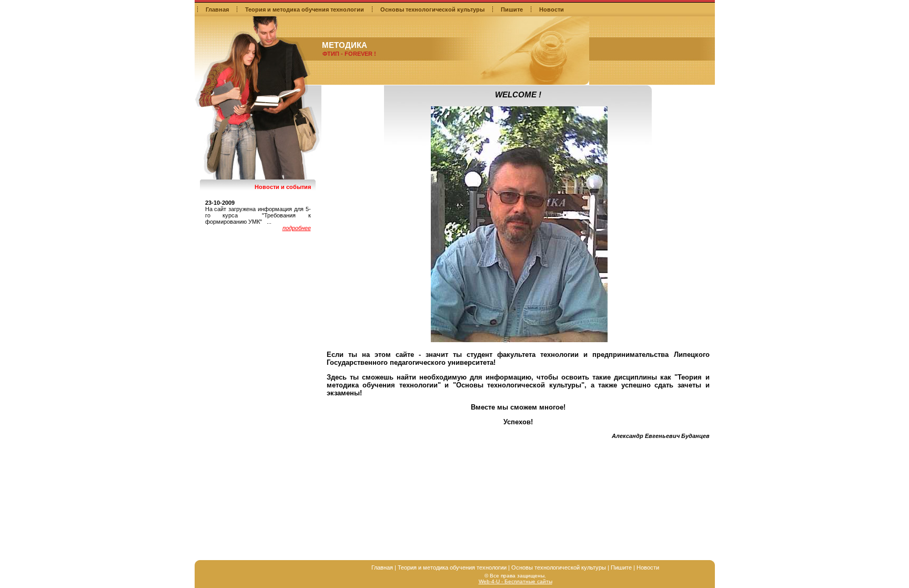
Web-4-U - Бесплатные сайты (515, 581)
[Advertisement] (518, 480)
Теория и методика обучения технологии (304, 9)
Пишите (512, 9)
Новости (551, 9)
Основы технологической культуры (432, 9)
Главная (217, 9)
